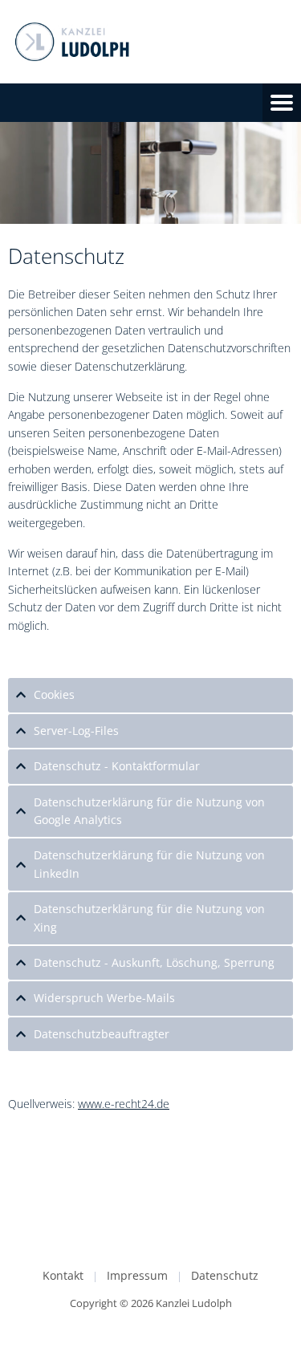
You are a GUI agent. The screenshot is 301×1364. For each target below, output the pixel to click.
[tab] (150, 695)
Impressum (137, 1275)
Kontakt (63, 1275)
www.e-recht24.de (123, 1103)
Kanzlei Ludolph (194, 1303)
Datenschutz (224, 1275)
